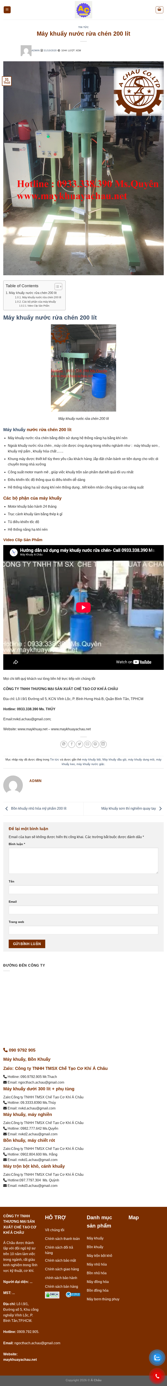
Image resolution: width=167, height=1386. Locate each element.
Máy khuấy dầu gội (114, 759)
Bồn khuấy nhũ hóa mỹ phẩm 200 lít (38, 809)
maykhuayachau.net (20, 1359)
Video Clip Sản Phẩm (38, 305)
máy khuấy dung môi (141, 759)
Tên (11, 881)
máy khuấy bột (91, 759)
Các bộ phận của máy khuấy (39, 301)
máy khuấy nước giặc (90, 764)
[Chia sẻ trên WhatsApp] (63, 744)
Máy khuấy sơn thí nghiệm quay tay (129, 809)
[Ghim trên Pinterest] (95, 744)
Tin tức (83, 27)
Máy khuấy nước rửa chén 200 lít (33, 293)
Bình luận (17, 844)
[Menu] (7, 9)
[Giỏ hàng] (160, 9)
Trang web (16, 922)
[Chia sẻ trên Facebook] (71, 744)
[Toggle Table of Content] (56, 286)
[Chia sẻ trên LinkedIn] (103, 744)
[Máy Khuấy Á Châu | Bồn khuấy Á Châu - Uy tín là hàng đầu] (83, 10)
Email (13, 901)
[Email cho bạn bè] (87, 744)
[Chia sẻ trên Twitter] (79, 744)
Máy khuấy (14, 429)
